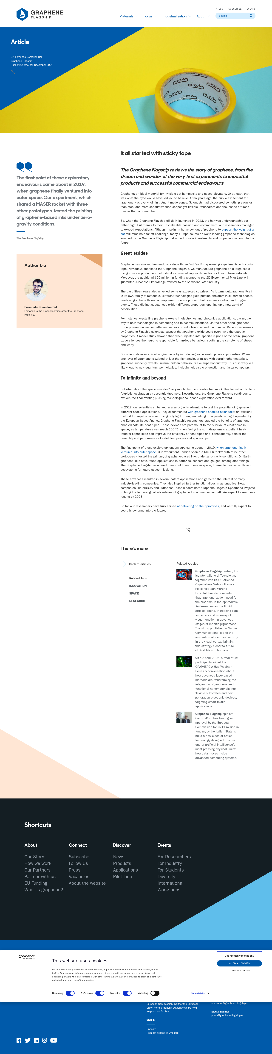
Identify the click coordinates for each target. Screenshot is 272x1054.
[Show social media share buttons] (188, 529)
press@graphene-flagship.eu (227, 1015)
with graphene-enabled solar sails (211, 412)
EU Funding (35, 883)
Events (251, 8)
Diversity (166, 876)
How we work (37, 863)
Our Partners (37, 870)
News (119, 857)
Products (122, 863)
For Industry (170, 863)
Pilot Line (122, 876)
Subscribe (234, 8)
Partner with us (40, 876)
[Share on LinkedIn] (199, 522)
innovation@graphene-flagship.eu (230, 1003)
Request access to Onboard (162, 1032)
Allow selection (241, 970)
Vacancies (79, 876)
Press (219, 8)
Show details (198, 993)
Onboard (151, 1029)
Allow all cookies (239, 963)
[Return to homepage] (44, 15)
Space (134, 593)
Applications (125, 870)
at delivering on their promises (198, 506)
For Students (171, 870)
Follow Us (78, 863)
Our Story (34, 857)
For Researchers (174, 857)
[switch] (99, 993)
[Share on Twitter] (177, 522)
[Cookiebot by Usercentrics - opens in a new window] (26, 957)
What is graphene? (43, 890)
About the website (87, 883)
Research (137, 601)
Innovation (138, 586)
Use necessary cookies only (239, 955)
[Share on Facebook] (189, 518)
